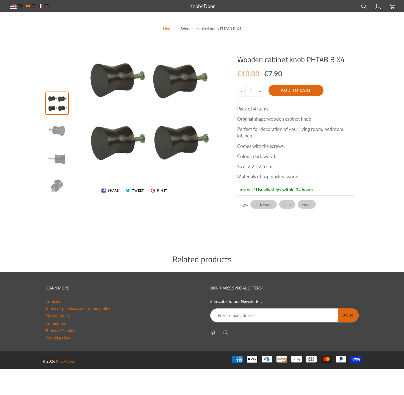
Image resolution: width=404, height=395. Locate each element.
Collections (55, 323)
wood (307, 204)
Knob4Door (202, 6)
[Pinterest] (213, 333)
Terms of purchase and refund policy (77, 308)
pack (287, 204)
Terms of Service (60, 330)
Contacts (53, 301)
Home (168, 28)
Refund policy (57, 338)
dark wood (263, 204)
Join (348, 315)
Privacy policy (58, 316)
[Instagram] (226, 333)
